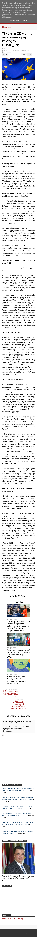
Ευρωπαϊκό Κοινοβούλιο (23, 50)
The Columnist (16, 933)
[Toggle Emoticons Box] (3, 735)
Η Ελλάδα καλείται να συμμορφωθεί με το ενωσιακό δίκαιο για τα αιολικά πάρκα (16, 679)
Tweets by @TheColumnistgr (12, 919)
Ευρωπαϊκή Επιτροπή (9, 50)
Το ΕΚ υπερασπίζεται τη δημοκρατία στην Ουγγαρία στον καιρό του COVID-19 (10, 694)
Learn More (15, 20)
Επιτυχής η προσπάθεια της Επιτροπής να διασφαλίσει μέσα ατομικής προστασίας (18, 704)
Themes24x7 (31, 933)
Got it (25, 20)
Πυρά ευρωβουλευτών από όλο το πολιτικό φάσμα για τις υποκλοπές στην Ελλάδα (18, 653)
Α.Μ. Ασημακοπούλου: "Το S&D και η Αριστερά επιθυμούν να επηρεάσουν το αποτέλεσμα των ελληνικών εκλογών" (18, 626)
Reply (5, 48)
